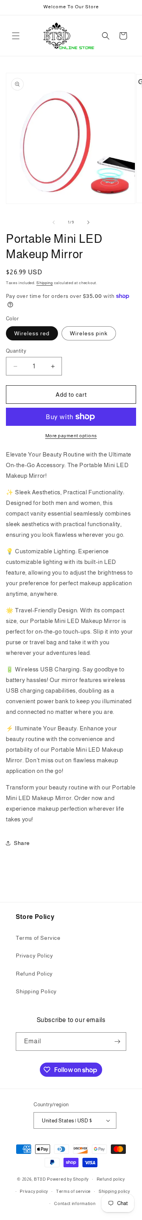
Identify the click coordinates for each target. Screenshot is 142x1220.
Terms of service (73, 1191)
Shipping (44, 283)
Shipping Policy (36, 991)
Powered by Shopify (68, 1179)
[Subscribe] (117, 1041)
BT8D (40, 1179)
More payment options (71, 435)
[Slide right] (88, 222)
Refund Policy (34, 973)
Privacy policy (34, 1191)
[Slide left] (53, 222)
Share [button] (22, 843)
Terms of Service (38, 938)
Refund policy (111, 1179)
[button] (15, 35)
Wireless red (32, 333)
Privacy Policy (34, 955)
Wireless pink (89, 333)
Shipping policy (114, 1191)
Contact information (74, 1203)
